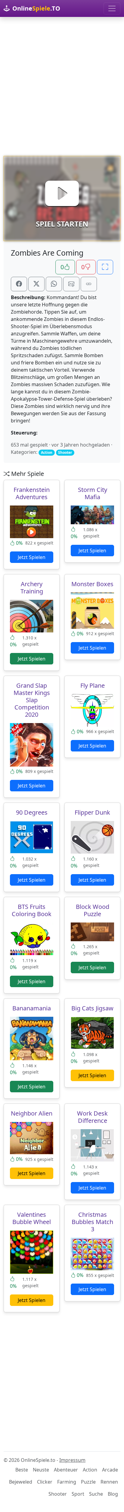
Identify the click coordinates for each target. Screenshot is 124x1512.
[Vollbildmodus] (105, 267)
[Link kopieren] (89, 284)
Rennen (109, 1481)
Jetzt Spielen (31, 557)
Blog (113, 1494)
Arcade (110, 1469)
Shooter (57, 1494)
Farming (66, 1481)
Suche (96, 1494)
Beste (21, 1469)
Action (90, 1469)
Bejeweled (20, 1481)
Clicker (44, 1481)
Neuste (41, 1469)
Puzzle (88, 1481)
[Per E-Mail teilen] (71, 284)
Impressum (72, 1460)
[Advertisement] (62, 86)
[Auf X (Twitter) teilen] (36, 284)
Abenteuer (66, 1469)
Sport (78, 1494)
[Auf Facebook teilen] (19, 284)
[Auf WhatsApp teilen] (54, 284)
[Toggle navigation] (112, 8)
